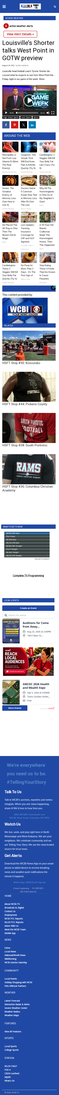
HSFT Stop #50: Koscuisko (21, 363)
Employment (11, 914)
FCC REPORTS (37, 888)
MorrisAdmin (23, 65)
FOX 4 (7, 1069)
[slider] (27, 113)
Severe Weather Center (16, 1007)
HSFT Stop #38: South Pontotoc (25, 445)
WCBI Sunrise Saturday (16, 962)
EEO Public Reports (28, 891)
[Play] (6, 112)
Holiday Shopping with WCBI (18, 982)
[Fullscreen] (52, 112)
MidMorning (10, 958)
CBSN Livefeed (12, 1073)
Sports (36, 117)
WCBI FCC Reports (14, 918)
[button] (29, 100)
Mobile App (19, 882)
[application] (29, 100)
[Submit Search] (55, 6)
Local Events (11, 978)
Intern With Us (11, 925)
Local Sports (26, 117)
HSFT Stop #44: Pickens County (24, 404)
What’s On (10, 1080)
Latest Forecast (12, 1000)
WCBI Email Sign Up (36, 882)
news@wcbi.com (37, 814)
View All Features (13, 1031)
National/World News (15, 955)
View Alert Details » (20, 34)
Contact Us (10, 911)
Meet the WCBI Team (15, 929)
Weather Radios (12, 1011)
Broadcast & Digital (14, 907)
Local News (10, 951)
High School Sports (11, 117)
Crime (7, 947)
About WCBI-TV (12, 904)
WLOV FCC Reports (14, 922)
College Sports (12, 1049)
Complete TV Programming (28, 575)
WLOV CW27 (11, 1066)
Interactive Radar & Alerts (17, 1004)
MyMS (8, 1077)
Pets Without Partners (15, 985)
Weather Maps (12, 1015)
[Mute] (47, 112)
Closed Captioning (21, 888)
